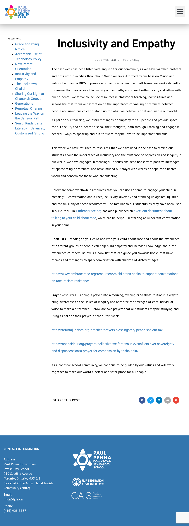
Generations (24, 103)
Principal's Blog (131, 60)
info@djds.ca (13, 499)
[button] (180, 11)
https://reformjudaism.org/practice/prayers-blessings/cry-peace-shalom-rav (107, 330)
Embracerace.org (89, 211)
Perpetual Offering (28, 108)
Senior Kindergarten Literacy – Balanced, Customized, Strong (30, 128)
